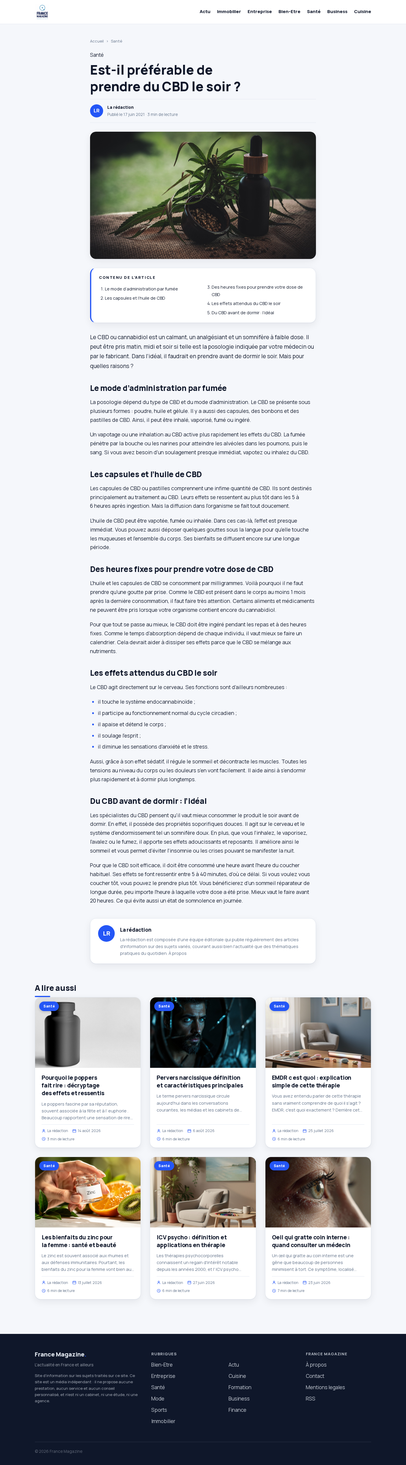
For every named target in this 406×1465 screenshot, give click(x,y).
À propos (178, 953)
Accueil (97, 41)
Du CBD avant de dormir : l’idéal (243, 312)
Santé (314, 11)
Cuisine (362, 11)
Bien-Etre (289, 11)
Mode (157, 1398)
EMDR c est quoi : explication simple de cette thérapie (312, 1081)
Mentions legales (325, 1387)
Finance (237, 1409)
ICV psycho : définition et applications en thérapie (191, 1241)
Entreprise (260, 11)
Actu (205, 11)
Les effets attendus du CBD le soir (246, 303)
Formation (240, 1387)
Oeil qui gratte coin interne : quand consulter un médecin (311, 1241)
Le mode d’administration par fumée (141, 289)
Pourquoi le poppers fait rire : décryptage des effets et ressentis (73, 1085)
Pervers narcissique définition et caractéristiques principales (200, 1081)
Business (337, 11)
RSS (310, 1398)
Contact (315, 1376)
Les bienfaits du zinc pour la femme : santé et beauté (79, 1241)
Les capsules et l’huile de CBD (135, 298)
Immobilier (229, 11)
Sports (159, 1409)
